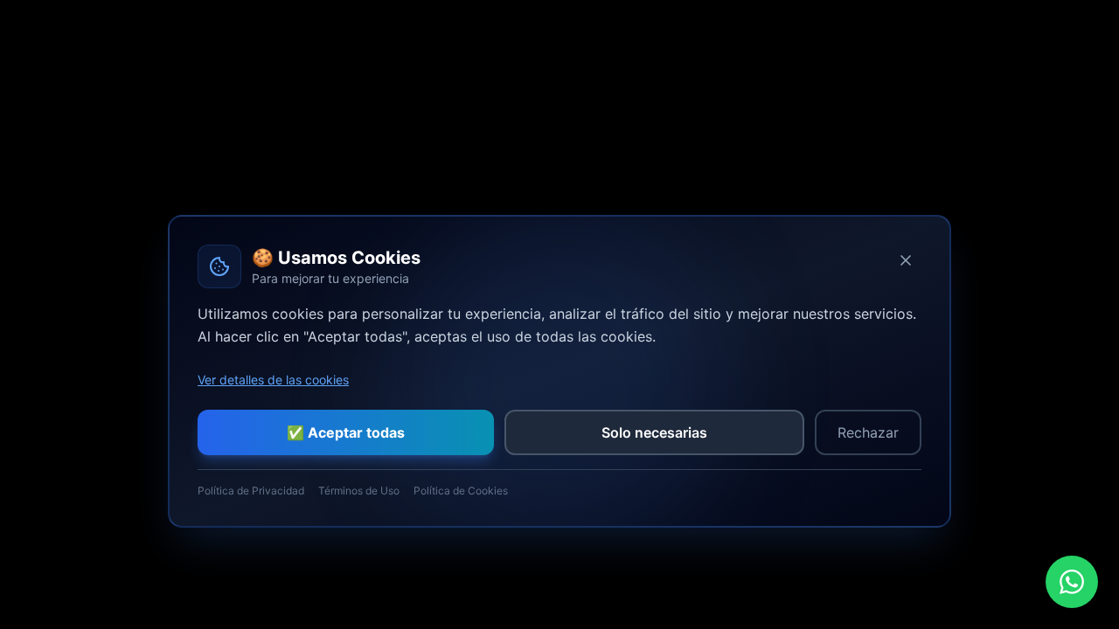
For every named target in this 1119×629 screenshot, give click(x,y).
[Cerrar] (905, 260)
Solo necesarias (654, 432)
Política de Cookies (461, 490)
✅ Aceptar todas (346, 432)
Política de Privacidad (251, 490)
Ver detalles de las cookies (273, 379)
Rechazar (868, 432)
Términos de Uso (359, 490)
